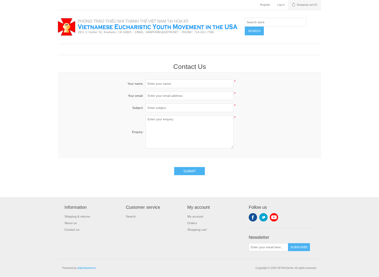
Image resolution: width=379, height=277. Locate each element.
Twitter (263, 217)
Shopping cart (197, 229)
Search (254, 31)
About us (70, 223)
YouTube (274, 217)
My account (195, 216)
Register (265, 4)
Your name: (135, 83)
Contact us (71, 229)
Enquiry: (137, 132)
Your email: (135, 95)
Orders (192, 223)
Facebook (253, 217)
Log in (281, 4)
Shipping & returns (77, 216)
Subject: (137, 108)
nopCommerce (86, 268)
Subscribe (299, 247)
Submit (189, 171)
